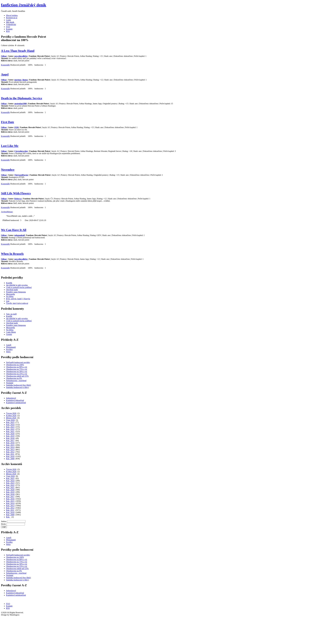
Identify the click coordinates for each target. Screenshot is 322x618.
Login (8, 20)
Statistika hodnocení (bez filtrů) (18, 385)
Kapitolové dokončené (15, 400)
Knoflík (9, 283)
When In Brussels (12, 253)
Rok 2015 (10, 445)
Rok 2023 (10, 427)
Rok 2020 (10, 434)
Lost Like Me (9, 145)
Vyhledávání (11, 24)
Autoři (8, 345)
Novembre (7, 169)
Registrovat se (11, 18)
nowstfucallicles (21, 56)
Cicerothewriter (21, 151)
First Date (7, 122)
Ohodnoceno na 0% (14, 378)
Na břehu (9, 296)
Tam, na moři (11, 314)
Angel (5, 74)
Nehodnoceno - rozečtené (16, 381)
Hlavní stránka (12, 15)
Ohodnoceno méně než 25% (17, 376)
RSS (8, 31)
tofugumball (19, 235)
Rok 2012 (10, 452)
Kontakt (9, 29)
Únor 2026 (10, 420)
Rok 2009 (10, 459)
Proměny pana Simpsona (16, 292)
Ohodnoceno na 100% (15, 365)
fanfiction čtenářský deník (23, 5)
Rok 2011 (10, 454)
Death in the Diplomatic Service (21, 98)
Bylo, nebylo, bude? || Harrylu (18, 299)
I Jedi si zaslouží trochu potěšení (19, 287)
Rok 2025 (10, 422)
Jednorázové (11, 398)
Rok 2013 (10, 450)
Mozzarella (10, 294)
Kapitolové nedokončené (16, 403)
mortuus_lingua (21, 80)
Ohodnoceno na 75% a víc (16, 369)
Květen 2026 (11, 416)
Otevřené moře (12, 290)
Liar (7, 301)
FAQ (8, 27)
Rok (8, 517)
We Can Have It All (13, 230)
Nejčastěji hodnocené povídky (18, 362)
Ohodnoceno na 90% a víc (16, 367)
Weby (8, 352)
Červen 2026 (11, 413)
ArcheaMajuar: (7, 212)
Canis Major (11, 332)
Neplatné (9, 383)
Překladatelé (11, 347)
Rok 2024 (10, 425)
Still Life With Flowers (16, 193)
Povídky (9, 349)
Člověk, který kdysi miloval (17, 303)
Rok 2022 (10, 429)
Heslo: (3, 524)
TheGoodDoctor (21, 175)
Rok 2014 (10, 447)
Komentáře (5, 65)
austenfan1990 (20, 103)
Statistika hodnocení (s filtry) (17, 387)
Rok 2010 (10, 456)
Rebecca (18, 199)
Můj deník (10, 22)
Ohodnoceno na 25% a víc (16, 374)
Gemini (9, 334)
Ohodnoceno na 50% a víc (16, 371)
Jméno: (4, 521)
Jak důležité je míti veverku (17, 285)
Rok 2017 (10, 440)
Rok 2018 (10, 438)
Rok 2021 (10, 431)
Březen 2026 (11, 418)
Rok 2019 (10, 436)
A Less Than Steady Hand (17, 50)
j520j (16, 127)
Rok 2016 (10, 443)
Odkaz (4, 56)
